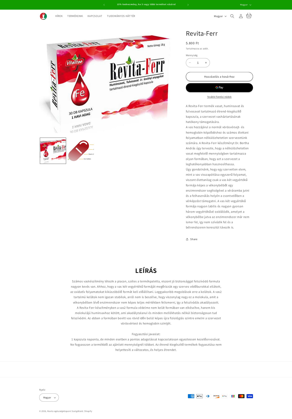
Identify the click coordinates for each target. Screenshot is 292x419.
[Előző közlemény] (104, 5)
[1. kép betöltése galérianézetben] (53, 151)
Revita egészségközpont (59, 411)
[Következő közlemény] (188, 5)
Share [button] (193, 239)
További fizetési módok (219, 96)
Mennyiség (192, 55)
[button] (232, 16)
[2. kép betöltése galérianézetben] (81, 151)
